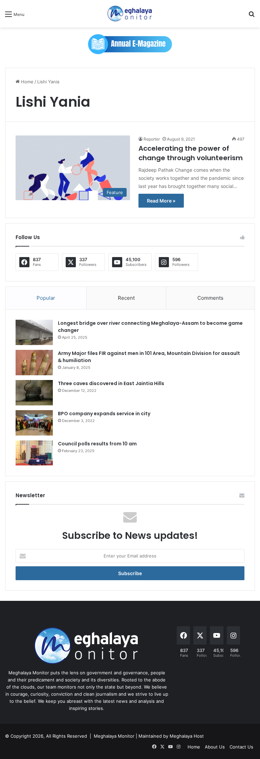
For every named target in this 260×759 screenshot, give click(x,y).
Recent (126, 298)
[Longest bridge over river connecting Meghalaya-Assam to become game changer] (34, 332)
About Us (215, 747)
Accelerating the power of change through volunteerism (190, 153)
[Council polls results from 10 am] (34, 453)
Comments (210, 298)
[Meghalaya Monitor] (130, 14)
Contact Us (241, 747)
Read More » (161, 201)
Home (27, 81)
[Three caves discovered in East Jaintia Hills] (34, 392)
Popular (46, 298)
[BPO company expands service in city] (34, 423)
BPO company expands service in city (104, 413)
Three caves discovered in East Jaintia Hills (111, 383)
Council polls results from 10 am (97, 443)
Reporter (152, 139)
